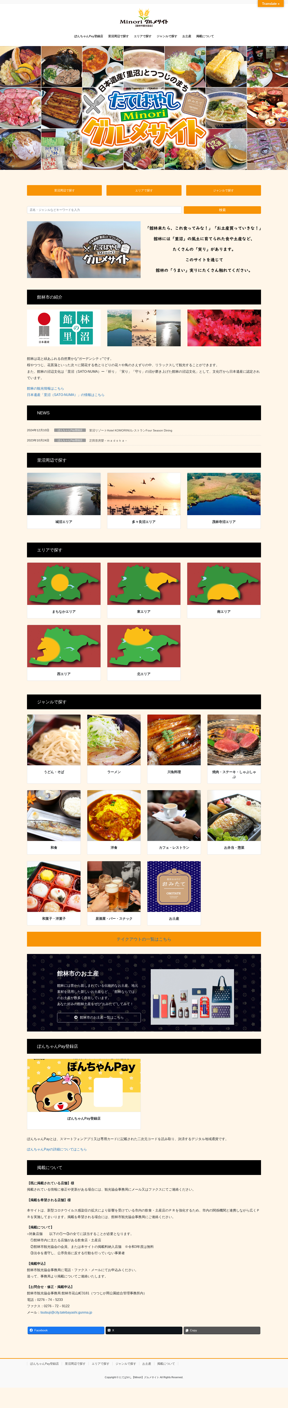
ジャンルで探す (126, 1363)
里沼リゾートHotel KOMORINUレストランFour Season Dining (130, 430)
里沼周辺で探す (75, 1363)
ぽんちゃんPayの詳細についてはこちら (57, 1149)
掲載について (166, 1363)
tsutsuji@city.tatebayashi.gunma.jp (66, 1312)
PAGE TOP (277, 1362)
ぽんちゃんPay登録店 (70, 430)
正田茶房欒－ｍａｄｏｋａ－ (108, 440)
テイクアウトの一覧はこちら (144, 939)
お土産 (146, 1363)
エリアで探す (100, 1363)
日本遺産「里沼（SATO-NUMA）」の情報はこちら (66, 395)
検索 (222, 210)
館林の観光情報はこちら (45, 388)
